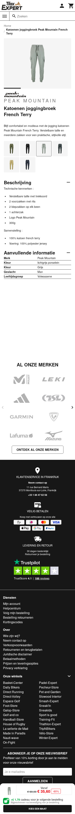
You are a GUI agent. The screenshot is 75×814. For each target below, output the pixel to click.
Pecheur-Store (49, 687)
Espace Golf (11, 701)
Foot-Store (10, 705)
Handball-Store (13, 719)
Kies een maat (38, 808)
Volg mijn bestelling (16, 613)
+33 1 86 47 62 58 (37, 495)
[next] (72, 407)
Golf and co (11, 715)
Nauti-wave (11, 738)
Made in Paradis (14, 733)
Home (7, 26)
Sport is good (48, 715)
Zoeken (22, 16)
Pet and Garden (50, 692)
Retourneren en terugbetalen (22, 649)
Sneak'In (45, 705)
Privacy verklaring (15, 668)
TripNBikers (47, 728)
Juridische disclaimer (17, 654)
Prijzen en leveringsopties (20, 663)
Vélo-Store (46, 733)
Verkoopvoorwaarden (17, 645)
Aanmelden (38, 781)
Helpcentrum (12, 608)
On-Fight (9, 742)
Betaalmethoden (14, 659)
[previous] (2, 407)
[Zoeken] (14, 16)
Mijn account (11, 603)
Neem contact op (37, 482)
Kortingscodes (13, 622)
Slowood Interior (50, 696)
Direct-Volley (11, 696)
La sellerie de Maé (15, 728)
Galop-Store (11, 710)
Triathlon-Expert (50, 724)
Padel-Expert (48, 682)
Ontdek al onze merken (38, 449)
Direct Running (13, 692)
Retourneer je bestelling (37, 554)
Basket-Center (13, 682)
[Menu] (4, 16)
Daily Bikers (11, 687)
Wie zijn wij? (11, 636)
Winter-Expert (48, 738)
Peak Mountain (30, 100)
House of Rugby (14, 724)
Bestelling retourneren (18, 617)
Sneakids (45, 710)
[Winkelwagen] (71, 6)
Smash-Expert (48, 701)
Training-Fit (47, 719)
